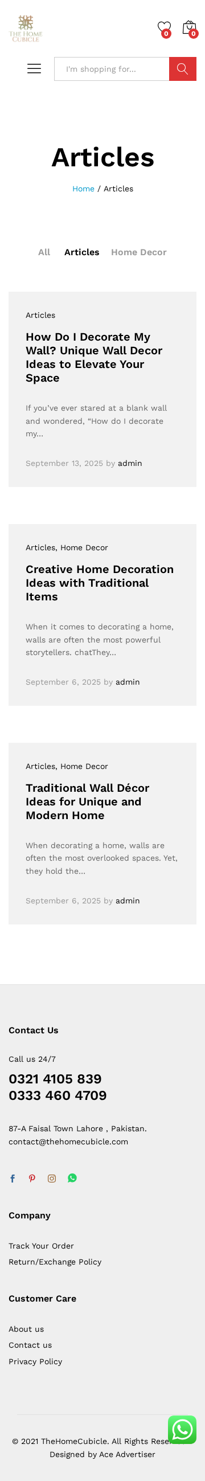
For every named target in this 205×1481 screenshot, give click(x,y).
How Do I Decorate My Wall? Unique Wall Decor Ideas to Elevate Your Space (94, 357)
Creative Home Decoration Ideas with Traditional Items (100, 582)
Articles (82, 252)
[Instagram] (52, 1179)
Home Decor (139, 252)
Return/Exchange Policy (55, 1261)
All (44, 252)
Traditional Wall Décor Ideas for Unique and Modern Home (87, 801)
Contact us (30, 1344)
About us (26, 1328)
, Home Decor (81, 547)
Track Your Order (41, 1245)
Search (182, 69)
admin (130, 463)
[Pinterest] (32, 1179)
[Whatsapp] (72, 1179)
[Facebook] (12, 1179)
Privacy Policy (35, 1361)
